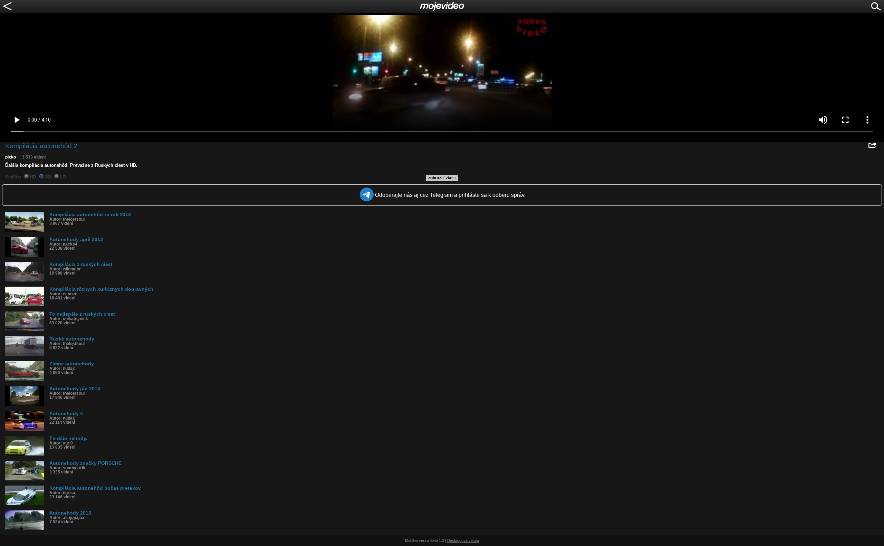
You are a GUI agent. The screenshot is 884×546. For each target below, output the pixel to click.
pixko (10, 157)
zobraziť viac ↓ (442, 177)
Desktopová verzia (463, 540)
